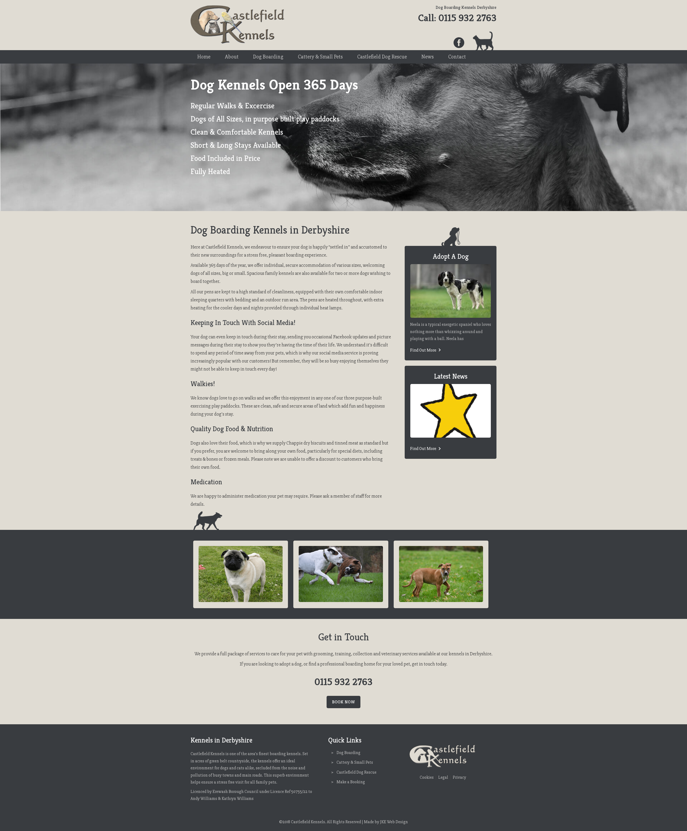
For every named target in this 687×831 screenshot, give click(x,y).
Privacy (459, 777)
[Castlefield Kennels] (237, 42)
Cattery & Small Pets (320, 56)
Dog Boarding (268, 56)
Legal (443, 777)
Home (203, 56)
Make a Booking (351, 782)
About (232, 56)
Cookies (427, 777)
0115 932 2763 (467, 18)
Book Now (343, 702)
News (427, 56)
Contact (457, 56)
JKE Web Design (394, 822)
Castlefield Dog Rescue (382, 56)
